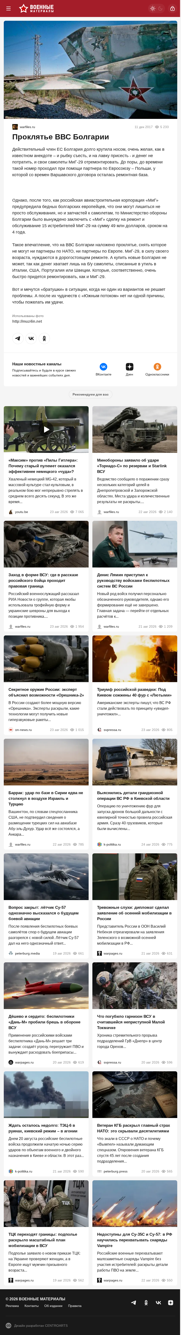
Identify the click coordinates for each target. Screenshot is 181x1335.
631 (170, 953)
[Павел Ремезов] (11, 626)
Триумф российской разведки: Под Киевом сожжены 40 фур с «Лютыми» (134, 692)
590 (81, 1171)
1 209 (168, 626)
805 (170, 730)
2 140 (168, 512)
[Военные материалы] (36, 8)
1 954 (79, 626)
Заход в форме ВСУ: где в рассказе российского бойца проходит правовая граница (43, 580)
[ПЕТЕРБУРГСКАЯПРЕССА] (99, 1171)
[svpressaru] (99, 730)
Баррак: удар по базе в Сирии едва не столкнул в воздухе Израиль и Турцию (45, 798)
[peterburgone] (11, 1062)
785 (81, 844)
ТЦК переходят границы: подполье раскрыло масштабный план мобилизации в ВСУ (42, 1240)
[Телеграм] (134, 1302)
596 (170, 1062)
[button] (18, 338)
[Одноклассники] (146, 1302)
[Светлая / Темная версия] (156, 8)
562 (81, 1280)
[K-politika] (99, 844)
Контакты (32, 1306)
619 (81, 1062)
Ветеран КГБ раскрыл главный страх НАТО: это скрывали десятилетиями (133, 1128)
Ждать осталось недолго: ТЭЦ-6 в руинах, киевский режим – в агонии (42, 1128)
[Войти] (172, 8)
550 (170, 1280)
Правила (75, 1306)
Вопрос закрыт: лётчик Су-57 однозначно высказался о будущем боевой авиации (43, 913)
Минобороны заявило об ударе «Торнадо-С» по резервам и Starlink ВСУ (132, 466)
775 (170, 844)
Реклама (12, 1306)
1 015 (79, 730)
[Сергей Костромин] (99, 512)
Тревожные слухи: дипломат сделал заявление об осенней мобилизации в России (134, 913)
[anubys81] (11, 512)
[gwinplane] (15, 127)
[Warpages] (99, 953)
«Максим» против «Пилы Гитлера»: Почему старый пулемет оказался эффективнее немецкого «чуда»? (43, 466)
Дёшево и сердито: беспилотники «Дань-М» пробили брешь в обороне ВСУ (44, 1022)
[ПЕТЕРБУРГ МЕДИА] (11, 953)
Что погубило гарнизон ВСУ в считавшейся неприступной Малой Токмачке (131, 1022)
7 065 (79, 512)
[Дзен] (170, 1302)
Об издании (53, 1306)
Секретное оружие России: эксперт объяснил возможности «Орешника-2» (46, 692)
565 (170, 1171)
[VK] (158, 1302)
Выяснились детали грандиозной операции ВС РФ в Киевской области (133, 796)
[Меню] (8, 8)
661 (81, 953)
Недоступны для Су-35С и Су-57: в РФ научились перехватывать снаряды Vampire (134, 1240)
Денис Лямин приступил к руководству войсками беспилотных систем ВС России (133, 580)
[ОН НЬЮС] (11, 730)
